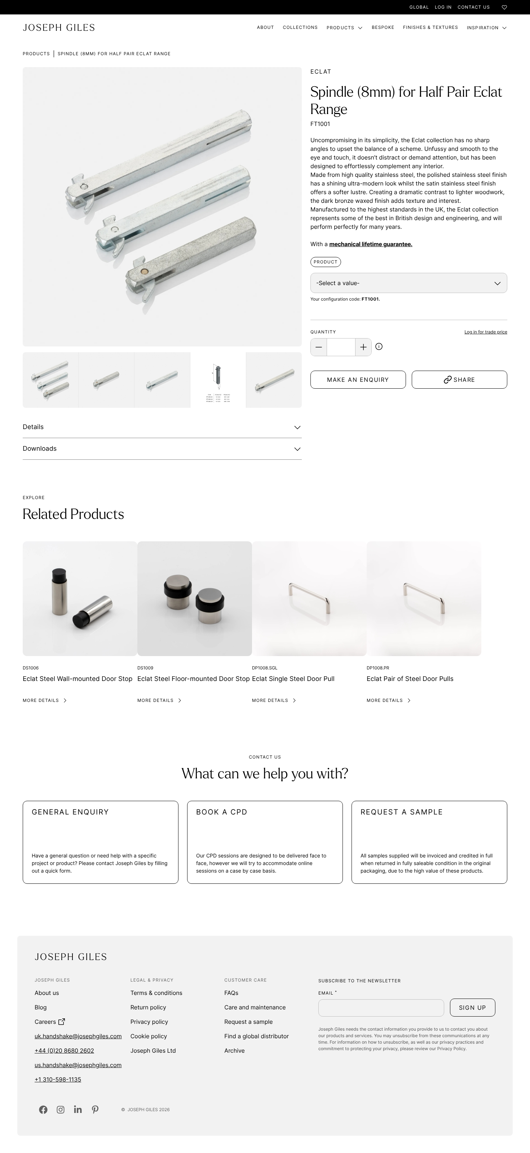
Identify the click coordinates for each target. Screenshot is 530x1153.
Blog (41, 1007)
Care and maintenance (255, 1007)
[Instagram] (60, 1109)
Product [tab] (326, 262)
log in (443, 7)
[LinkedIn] (78, 1109)
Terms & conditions (156, 992)
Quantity (323, 332)
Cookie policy (149, 1036)
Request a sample (248, 1021)
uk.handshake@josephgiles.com (78, 1036)
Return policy (148, 1007)
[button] (379, 347)
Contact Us (474, 7)
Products (341, 27)
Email (327, 993)
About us (47, 992)
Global (419, 7)
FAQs (231, 992)
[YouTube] (95, 1109)
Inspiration (483, 27)
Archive (234, 1050)
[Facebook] (43, 1109)
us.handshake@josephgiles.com (78, 1065)
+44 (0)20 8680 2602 (64, 1050)
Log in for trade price (485, 332)
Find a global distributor (256, 1036)
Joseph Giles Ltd (153, 1050)
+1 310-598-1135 (58, 1079)
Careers (45, 1021)
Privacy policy (149, 1021)
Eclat (321, 71)
